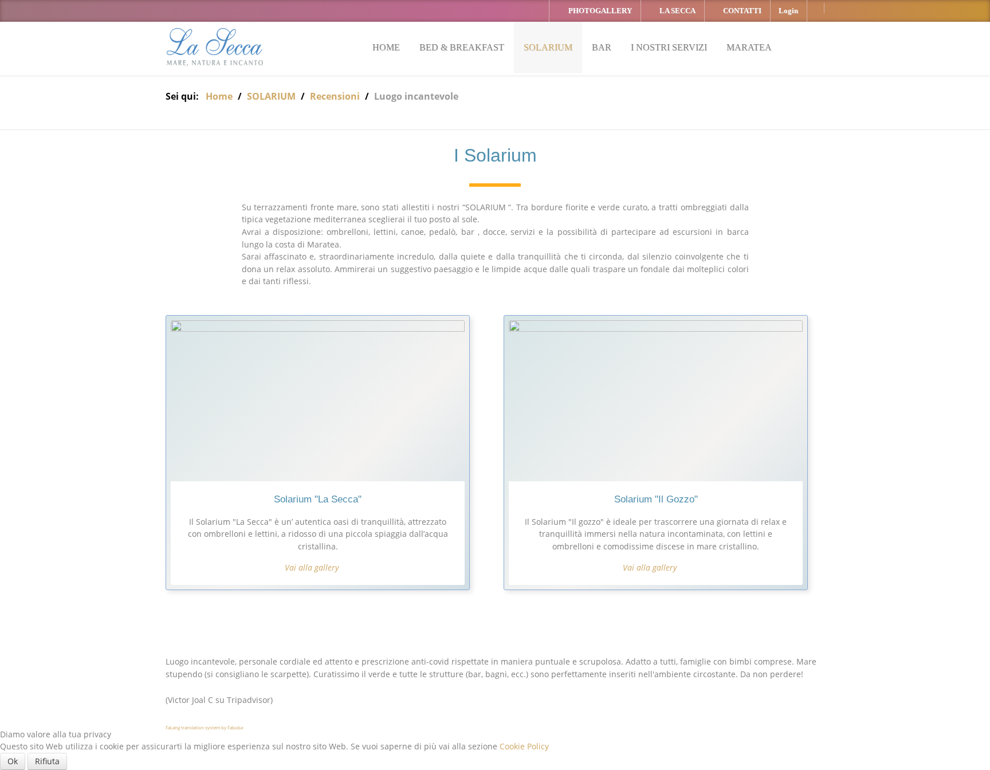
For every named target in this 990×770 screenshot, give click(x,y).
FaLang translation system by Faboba (204, 727)
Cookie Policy (524, 746)
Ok (12, 761)
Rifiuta (47, 761)
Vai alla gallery (312, 567)
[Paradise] (215, 48)
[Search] (821, 47)
